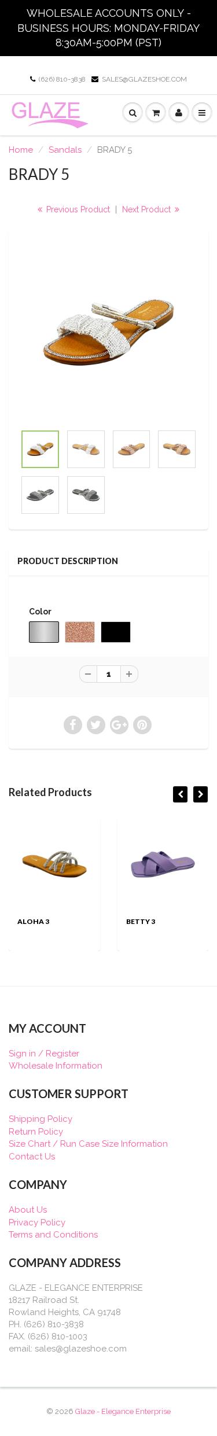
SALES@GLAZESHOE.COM (144, 79)
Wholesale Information (55, 1066)
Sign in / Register (44, 1053)
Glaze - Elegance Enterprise (123, 1411)
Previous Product (77, 209)
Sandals (65, 150)
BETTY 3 (140, 921)
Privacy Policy (37, 1222)
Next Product (147, 209)
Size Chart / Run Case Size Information (88, 1144)
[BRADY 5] (108, 332)
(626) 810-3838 (62, 79)
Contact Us (32, 1156)
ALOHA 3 (33, 921)
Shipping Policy (40, 1119)
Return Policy (36, 1131)
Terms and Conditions (53, 1234)
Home (21, 150)
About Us (28, 1210)
